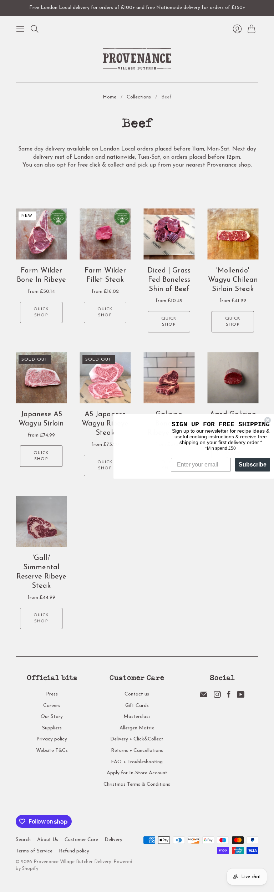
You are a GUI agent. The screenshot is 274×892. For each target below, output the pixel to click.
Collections (139, 97)
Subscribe (253, 465)
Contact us (137, 694)
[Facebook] (228, 696)
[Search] (34, 29)
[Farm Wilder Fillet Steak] (105, 234)
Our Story (52, 716)
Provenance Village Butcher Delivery (72, 862)
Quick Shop (41, 312)
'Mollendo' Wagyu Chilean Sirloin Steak (233, 280)
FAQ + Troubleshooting (137, 762)
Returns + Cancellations (137, 750)
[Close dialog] (267, 420)
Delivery (113, 839)
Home (109, 97)
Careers (51, 705)
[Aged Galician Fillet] (232, 377)
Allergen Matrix (137, 728)
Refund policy (74, 851)
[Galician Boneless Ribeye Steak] (168, 377)
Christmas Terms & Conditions (136, 784)
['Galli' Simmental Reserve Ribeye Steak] (41, 521)
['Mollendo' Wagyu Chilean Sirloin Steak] (232, 234)
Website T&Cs (52, 750)
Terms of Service (34, 851)
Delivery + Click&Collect (136, 739)
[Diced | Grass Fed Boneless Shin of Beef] (168, 234)
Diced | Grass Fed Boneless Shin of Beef (169, 280)
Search (23, 839)
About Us (47, 839)
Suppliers (52, 728)
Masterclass (137, 716)
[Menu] (20, 28)
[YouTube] (240, 696)
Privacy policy (51, 739)
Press (52, 694)
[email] (203, 696)
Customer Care (81, 839)
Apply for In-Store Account (137, 773)
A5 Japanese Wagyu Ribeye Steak (105, 424)
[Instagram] (217, 696)
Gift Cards (137, 705)
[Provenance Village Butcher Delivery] (137, 59)
